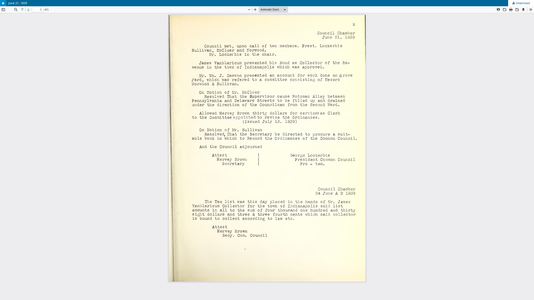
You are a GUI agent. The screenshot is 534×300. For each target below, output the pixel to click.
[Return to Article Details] (3, 3)
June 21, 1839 (17, 3)
